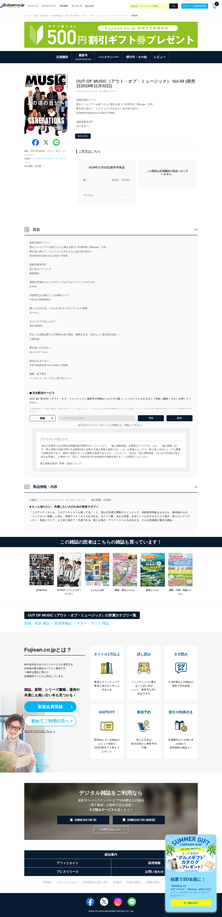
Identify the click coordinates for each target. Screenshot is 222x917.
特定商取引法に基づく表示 (95, 882)
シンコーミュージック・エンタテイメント (62, 500)
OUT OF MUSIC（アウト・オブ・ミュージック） (88, 15)
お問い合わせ (154, 871)
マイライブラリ (49, 6)
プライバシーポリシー (67, 882)
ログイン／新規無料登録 (194, 6)
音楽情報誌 (57, 15)
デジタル (88, 195)
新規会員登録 (50, 706)
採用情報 (154, 863)
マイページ (33, 6)
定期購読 (62, 57)
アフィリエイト (68, 863)
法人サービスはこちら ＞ (40, 731)
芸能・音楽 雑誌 (41, 15)
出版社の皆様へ (134, 882)
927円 (115, 180)
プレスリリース (68, 871)
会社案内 (117, 882)
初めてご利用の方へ (50, 721)
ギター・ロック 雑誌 (93, 623)
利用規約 (47, 882)
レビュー (160, 57)
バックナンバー (121, 15)
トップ (27, 15)
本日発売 (64, 6)
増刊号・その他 (136, 57)
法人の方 (89, 6)
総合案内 (111, 854)
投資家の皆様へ (153, 882)
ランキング (76, 6)
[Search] (173, 6)
